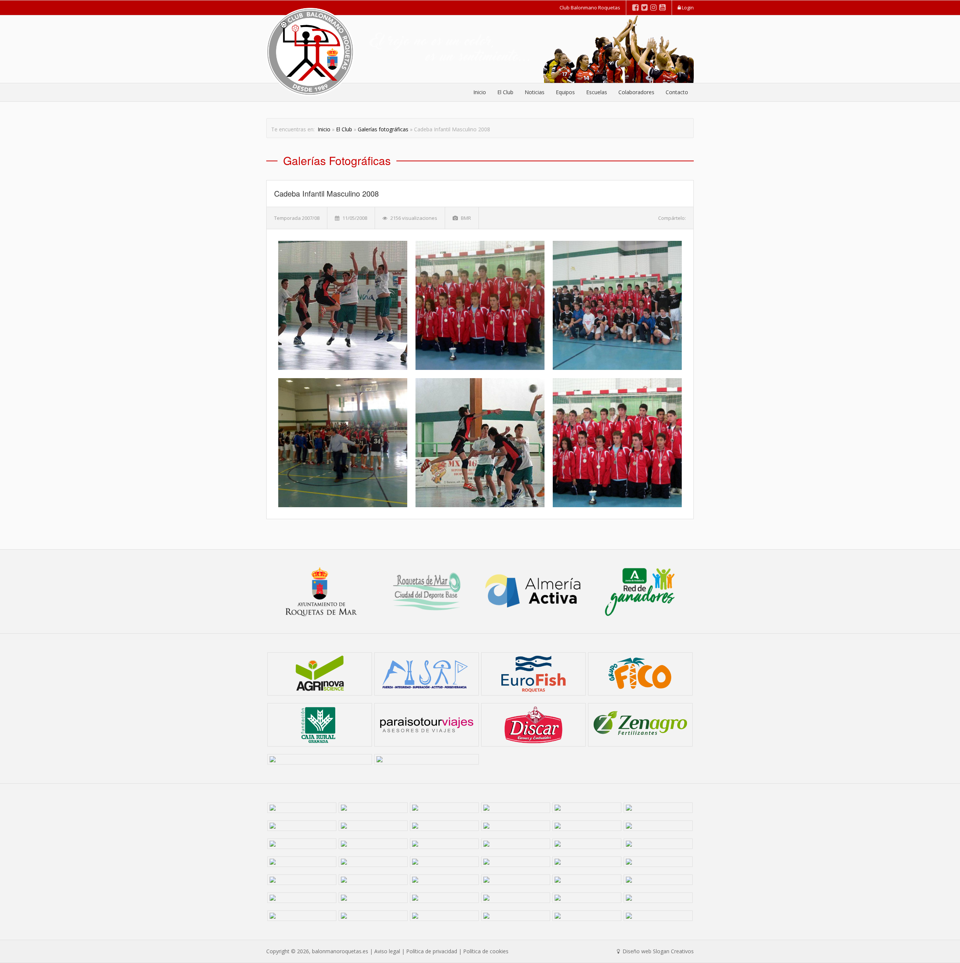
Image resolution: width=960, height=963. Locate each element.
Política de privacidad (431, 951)
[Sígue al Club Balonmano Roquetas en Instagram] (653, 7)
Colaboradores (636, 92)
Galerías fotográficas (383, 129)
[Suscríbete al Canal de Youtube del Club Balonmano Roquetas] (662, 7)
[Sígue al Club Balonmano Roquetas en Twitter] (644, 7)
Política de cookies (485, 951)
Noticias (534, 92)
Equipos (565, 92)
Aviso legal (387, 951)
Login (687, 7)
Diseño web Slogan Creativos (657, 951)
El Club (505, 92)
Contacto (677, 92)
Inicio (479, 92)
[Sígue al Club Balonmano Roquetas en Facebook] (635, 7)
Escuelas (596, 92)
